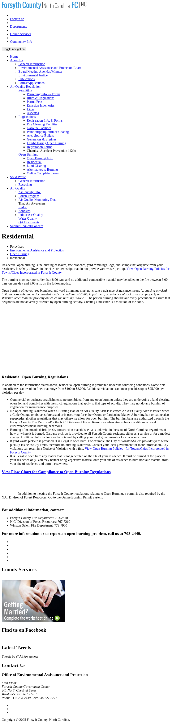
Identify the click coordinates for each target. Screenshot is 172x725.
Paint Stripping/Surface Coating (48, 132)
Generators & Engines (41, 139)
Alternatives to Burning (42, 169)
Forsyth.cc (17, 19)
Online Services (20, 34)
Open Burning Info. (40, 158)
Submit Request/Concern (26, 226)
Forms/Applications (31, 83)
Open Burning (28, 154)
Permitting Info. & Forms (43, 94)
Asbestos (33, 113)
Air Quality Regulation (25, 86)
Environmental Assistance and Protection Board (50, 68)
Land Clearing (36, 165)
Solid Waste (18, 177)
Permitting (25, 90)
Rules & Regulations (40, 98)
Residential (34, 162)
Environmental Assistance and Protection (37, 250)
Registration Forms (39, 147)
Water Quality (27, 218)
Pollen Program (28, 196)
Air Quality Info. (29, 192)
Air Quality (17, 188)
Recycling (25, 184)
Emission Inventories (41, 105)
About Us (16, 60)
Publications (26, 79)
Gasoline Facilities (39, 128)
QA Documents (28, 222)
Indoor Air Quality (30, 214)
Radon (22, 207)
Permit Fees (34, 101)
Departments (18, 26)
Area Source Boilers (40, 135)
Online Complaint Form (43, 173)
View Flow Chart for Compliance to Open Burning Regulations (56, 472)
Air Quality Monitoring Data (37, 199)
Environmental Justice (33, 75)
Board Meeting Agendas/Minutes (40, 71)
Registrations (27, 116)
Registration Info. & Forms (45, 120)
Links (30, 109)
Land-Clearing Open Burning (46, 143)
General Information (31, 64)
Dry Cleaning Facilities (42, 124)
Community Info (21, 41)
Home (14, 56)
